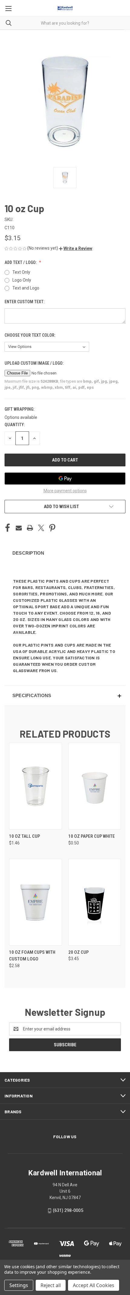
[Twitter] (41, 528)
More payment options (65, 490)
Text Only (21, 272)
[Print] (30, 528)
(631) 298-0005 (68, 1210)
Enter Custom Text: (25, 301)
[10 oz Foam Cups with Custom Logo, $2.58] (35, 902)
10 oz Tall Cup (24, 836)
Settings (18, 1285)
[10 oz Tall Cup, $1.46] (35, 786)
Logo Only (21, 280)
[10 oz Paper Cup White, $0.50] (95, 786)
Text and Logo (25, 288)
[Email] (19, 528)
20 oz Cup (78, 952)
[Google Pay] (65, 478)
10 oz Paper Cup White (91, 836)
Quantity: (15, 424)
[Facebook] (8, 528)
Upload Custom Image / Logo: (34, 363)
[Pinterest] (52, 528)
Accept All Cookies (93, 1285)
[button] (75, 248)
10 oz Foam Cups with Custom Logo (32, 955)
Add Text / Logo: (21, 262)
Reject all (51, 1285)
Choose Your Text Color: (30, 335)
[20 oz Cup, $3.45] (95, 902)
